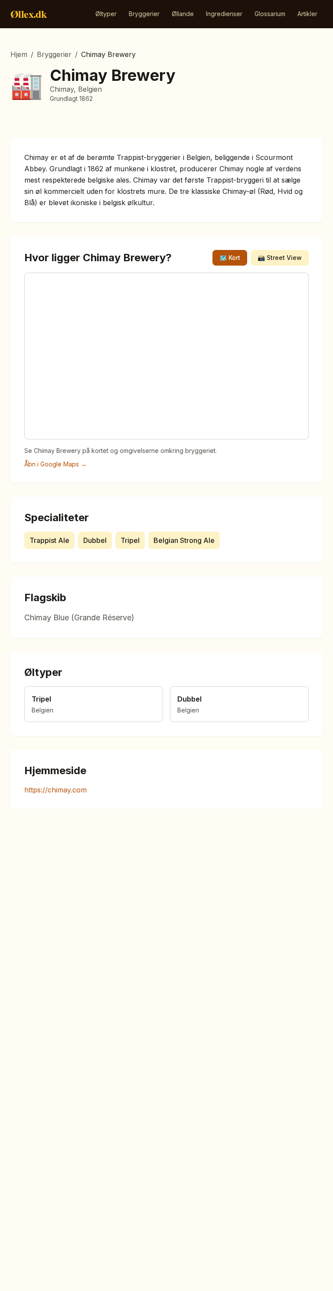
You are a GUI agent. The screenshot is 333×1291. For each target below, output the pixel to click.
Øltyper (106, 13)
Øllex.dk (28, 14)
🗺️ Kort (229, 257)
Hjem (18, 54)
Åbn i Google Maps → (55, 464)
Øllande (183, 13)
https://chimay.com (55, 789)
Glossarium (270, 13)
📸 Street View (280, 257)
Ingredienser (224, 13)
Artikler (307, 13)
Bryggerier (144, 13)
